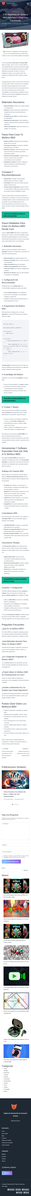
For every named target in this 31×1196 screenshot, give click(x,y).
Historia (6, 1076)
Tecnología (6, 1089)
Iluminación (7, 1079)
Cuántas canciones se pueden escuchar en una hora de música (23, 752)
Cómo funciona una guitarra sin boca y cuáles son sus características (15, 794)
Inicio (3, 1131)
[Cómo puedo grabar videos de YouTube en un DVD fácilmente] (16, 976)
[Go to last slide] (4, 787)
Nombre (4, 845)
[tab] (12, 804)
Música (6, 1083)
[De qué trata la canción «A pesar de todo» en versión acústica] (16, 931)
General (6, 1074)
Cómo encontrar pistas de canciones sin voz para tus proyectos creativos (7, 753)
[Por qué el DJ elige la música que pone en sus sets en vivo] (16, 952)
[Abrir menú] (27, 3)
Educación (6, 1072)
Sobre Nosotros (6, 1145)
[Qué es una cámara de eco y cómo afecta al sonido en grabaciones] (16, 1000)
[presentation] (15, 779)
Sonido (5, 1087)
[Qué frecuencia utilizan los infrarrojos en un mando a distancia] (16, 908)
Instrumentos (15, 11)
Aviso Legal (5, 1133)
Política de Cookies (6, 1140)
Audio (5, 1068)
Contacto (4, 1138)
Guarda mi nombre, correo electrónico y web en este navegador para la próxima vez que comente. (16, 856)
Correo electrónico (7, 851)
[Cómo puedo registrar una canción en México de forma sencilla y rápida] (16, 886)
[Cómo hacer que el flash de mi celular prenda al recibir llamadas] (16, 1051)
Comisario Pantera (9, 799)
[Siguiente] (27, 787)
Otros (5, 1085)
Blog (3, 1135)
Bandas (6, 1070)
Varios (5, 1091)
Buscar (3, 868)
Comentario (5, 823)
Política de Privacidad (7, 1142)
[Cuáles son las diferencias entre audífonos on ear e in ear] (16, 1027)
